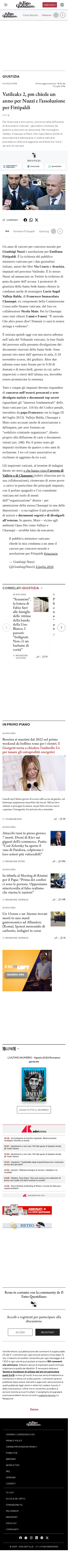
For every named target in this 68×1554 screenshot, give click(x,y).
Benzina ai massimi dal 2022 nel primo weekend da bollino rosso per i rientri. (30, 741)
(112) (63, 861)
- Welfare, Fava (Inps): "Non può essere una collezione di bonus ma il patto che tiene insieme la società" (32, 1179)
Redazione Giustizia (20, 656)
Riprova (34, 1409)
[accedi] (62, 5)
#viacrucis (51, 553)
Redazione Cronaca (15, 899)
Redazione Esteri (13, 861)
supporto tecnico (47, 1395)
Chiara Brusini (12, 819)
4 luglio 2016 (45, 566)
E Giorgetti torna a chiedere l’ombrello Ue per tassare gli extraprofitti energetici (31, 747)
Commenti (12, 220)
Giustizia (10, 76)
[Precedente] (6, 628)
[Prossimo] (61, 628)
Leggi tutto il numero (34, 1109)
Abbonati (50, 4)
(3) (64, 819)
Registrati (47, 1332)
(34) (63, 899)
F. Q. (6, 115)
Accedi (20, 1332)
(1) (46, 656)
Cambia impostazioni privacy (21, 1446)
